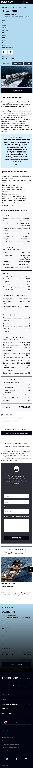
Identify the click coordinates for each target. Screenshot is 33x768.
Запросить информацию (16, 433)
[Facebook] (16, 758)
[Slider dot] (12, 600)
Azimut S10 (16, 421)
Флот (15, 7)
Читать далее (16, 665)
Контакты (4, 734)
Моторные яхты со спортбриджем (16, 17)
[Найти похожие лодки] (4, 52)
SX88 (3, 586)
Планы (27, 63)
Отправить (16, 538)
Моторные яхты (10, 14)
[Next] (30, 569)
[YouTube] (26, 758)
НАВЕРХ (16, 686)
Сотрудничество (6, 740)
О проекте (5, 730)
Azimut (4, 22)
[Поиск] (27, 2)
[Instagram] (7, 758)
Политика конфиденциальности (10, 747)
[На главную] (7, 2)
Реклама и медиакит (7, 737)
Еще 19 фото (16, 90)
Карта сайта (5, 751)
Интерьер (17, 63)
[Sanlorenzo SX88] (16, 569)
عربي (28, 678)
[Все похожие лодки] (29, 549)
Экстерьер (6, 63)
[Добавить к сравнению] (10, 52)
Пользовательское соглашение (10, 744)
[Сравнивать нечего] (23, 2)
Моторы (22, 7)
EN (21, 678)
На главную (6, 7)
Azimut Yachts (6, 421)
